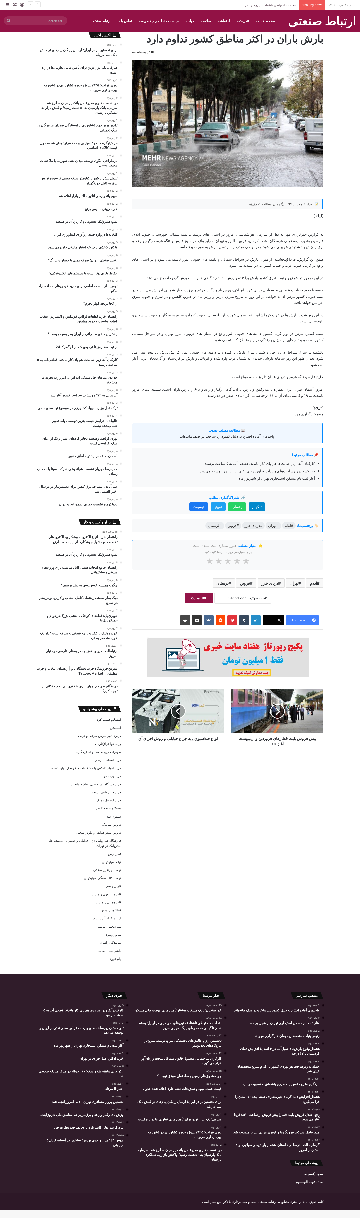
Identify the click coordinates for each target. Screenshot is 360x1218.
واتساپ (237, 507)
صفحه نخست (265, 21)
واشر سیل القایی (109, 950)
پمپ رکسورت (313, 1173)
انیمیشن (115, 728)
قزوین (245, 583)
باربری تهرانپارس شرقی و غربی (99, 736)
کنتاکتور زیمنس (111, 910)
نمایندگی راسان (110, 942)
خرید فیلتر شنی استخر (106, 792)
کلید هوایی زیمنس (108, 902)
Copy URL (199, 598)
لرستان (222, 583)
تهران (294, 583)
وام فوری (115, 959)
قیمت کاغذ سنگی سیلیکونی (102, 878)
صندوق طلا (114, 816)
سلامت (206, 21)
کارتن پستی (113, 886)
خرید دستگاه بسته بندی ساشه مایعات (96, 784)
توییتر (218, 507)
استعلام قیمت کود (109, 719)
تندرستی (243, 21)
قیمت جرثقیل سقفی (107, 870)
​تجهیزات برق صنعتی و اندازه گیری (98, 752)
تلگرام (257, 507)
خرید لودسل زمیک (108, 800)
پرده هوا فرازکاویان (108, 744)
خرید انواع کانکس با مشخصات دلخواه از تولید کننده (86, 768)
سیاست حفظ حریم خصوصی (159, 21)
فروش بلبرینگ (111, 824)
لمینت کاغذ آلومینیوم (107, 918)
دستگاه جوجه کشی (108, 808)
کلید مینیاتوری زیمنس (106, 894)
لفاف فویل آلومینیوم (309, 1182)
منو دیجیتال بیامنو (109, 926)
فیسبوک (198, 507)
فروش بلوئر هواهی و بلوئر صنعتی (98, 832)
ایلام (313, 583)
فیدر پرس (114, 854)
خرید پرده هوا (112, 776)
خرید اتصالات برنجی (107, 760)
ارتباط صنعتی (101, 21)
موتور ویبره (113, 934)
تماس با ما (125, 21)
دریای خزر (270, 583)
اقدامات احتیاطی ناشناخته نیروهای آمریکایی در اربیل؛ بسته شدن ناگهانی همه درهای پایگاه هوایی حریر (228, 5)
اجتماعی (224, 21)
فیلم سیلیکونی (111, 862)
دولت (190, 21)
